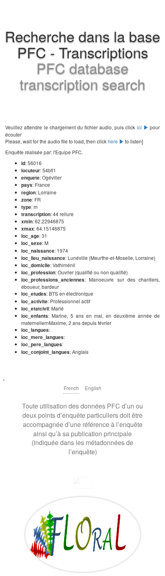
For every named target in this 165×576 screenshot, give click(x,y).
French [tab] (71, 387)
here (113, 141)
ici (140, 127)
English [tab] (93, 387)
